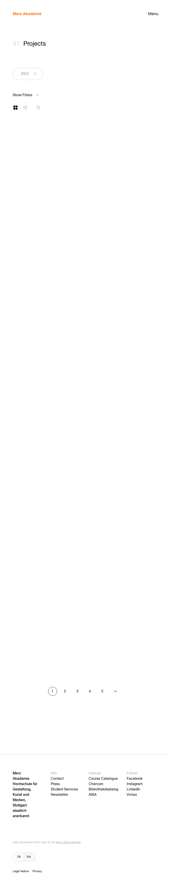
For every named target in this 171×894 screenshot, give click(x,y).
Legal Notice (21, 871)
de (19, 856)
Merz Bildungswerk (68, 842)
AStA (92, 795)
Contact (57, 779)
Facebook (134, 779)
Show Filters (22, 95)
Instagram (135, 784)
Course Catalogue (103, 779)
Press (55, 784)
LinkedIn (133, 789)
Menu (153, 14)
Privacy (37, 871)
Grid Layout (15, 108)
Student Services (64, 789)
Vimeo (132, 795)
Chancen (96, 784)
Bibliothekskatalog (103, 789)
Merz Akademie (27, 14)
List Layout (25, 108)
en (29, 856)
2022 (25, 74)
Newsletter (59, 795)
